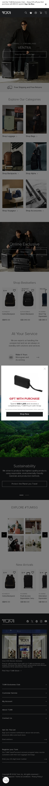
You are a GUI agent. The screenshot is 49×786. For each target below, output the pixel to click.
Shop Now (24, 414)
